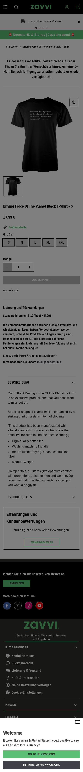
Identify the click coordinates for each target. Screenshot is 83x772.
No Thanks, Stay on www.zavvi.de (41, 764)
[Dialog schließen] (77, 721)
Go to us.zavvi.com (41, 754)
